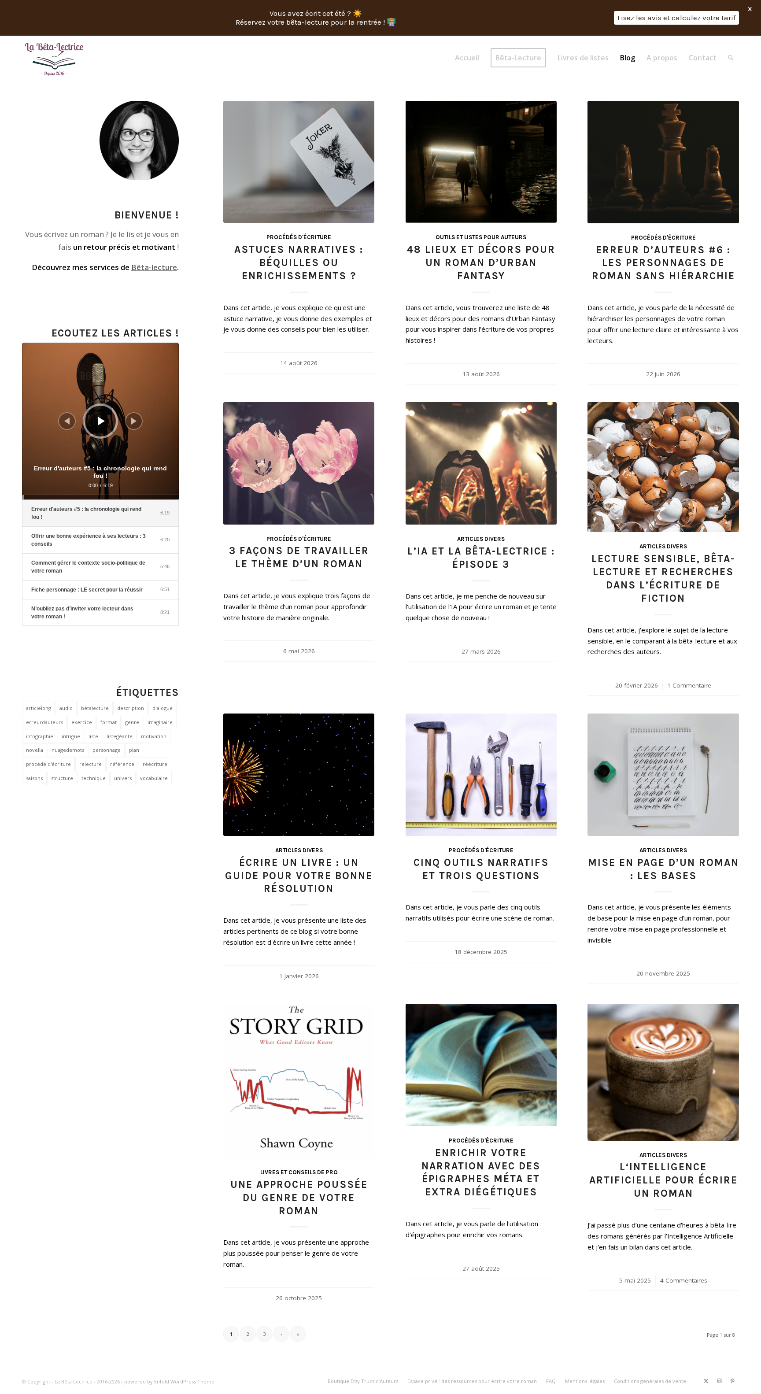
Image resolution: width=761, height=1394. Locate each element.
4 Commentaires (683, 1280)
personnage (106, 750)
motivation (153, 736)
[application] (100, 421)
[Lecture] (101, 421)
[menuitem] (467, 58)
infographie (39, 736)
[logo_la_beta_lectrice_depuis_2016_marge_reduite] (54, 58)
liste (93, 736)
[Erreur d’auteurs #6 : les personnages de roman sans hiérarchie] (663, 162)
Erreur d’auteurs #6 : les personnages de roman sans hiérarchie (663, 263)
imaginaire (160, 722)
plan (134, 750)
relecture (90, 764)
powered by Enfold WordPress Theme (169, 1381)
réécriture (155, 764)
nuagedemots (68, 750)
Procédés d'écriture (298, 237)
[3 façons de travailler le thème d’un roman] (298, 463)
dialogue (162, 708)
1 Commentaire (689, 685)
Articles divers (481, 539)
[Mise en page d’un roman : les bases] (663, 775)
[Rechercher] (730, 58)
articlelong (38, 708)
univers (123, 778)
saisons (34, 778)
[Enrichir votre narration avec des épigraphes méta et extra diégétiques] (481, 1065)
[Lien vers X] (706, 1380)
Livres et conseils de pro (299, 1172)
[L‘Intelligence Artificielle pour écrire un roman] (663, 1072)
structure (62, 778)
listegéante (120, 736)
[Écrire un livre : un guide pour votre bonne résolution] (298, 775)
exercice (81, 722)
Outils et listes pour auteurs (481, 237)
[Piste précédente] (67, 421)
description (130, 708)
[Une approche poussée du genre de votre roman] (298, 1081)
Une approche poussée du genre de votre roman (299, 1198)
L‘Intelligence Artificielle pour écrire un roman (663, 1180)
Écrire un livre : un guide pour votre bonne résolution (299, 876)
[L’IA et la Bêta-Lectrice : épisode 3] (481, 463)
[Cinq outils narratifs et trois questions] (481, 775)
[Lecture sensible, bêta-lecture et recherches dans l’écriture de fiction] (663, 467)
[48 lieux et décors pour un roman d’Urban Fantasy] (481, 162)
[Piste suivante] (134, 421)
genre (132, 722)
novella (34, 750)
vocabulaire (154, 778)
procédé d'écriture (48, 764)
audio (66, 708)
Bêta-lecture (154, 267)
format (108, 722)
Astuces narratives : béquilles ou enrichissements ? (298, 263)
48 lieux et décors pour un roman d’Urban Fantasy (481, 263)
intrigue (71, 736)
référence (122, 764)
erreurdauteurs (44, 722)
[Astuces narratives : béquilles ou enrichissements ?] (298, 162)
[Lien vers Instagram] (719, 1380)
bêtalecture (95, 708)
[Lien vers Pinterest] (732, 1380)
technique (93, 778)
